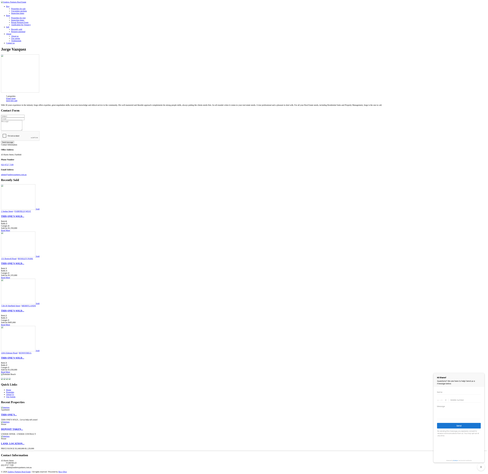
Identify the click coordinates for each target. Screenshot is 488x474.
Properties (10, 392)
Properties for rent (18, 18)
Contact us (10, 43)
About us (15, 36)
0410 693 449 (11, 101)
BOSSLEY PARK (25, 259)
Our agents (15, 38)
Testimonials (16, 41)
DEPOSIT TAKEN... (12, 429)
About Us (10, 394)
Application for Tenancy (21, 25)
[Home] (13, 2)
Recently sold (16, 29)
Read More (5, 230)
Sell (7, 27)
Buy (8, 6)
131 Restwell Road (8, 259)
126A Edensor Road (9, 353)
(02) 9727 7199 (7, 165)
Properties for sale (18, 9)
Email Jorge (11, 98)
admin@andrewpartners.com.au (14, 175)
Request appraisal (18, 32)
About (8, 34)
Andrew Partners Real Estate (19, 472)
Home (8, 390)
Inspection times (17, 13)
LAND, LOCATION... (12, 443)
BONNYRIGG (25, 353)
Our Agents (10, 397)
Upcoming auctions (19, 11)
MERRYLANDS (29, 306)
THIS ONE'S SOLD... (12, 216)
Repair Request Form (19, 22)
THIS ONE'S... (9, 414)
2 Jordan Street (7, 211)
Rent (8, 15)
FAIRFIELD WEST (22, 211)
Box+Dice (62, 472)
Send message (7, 142)
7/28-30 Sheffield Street (10, 306)
